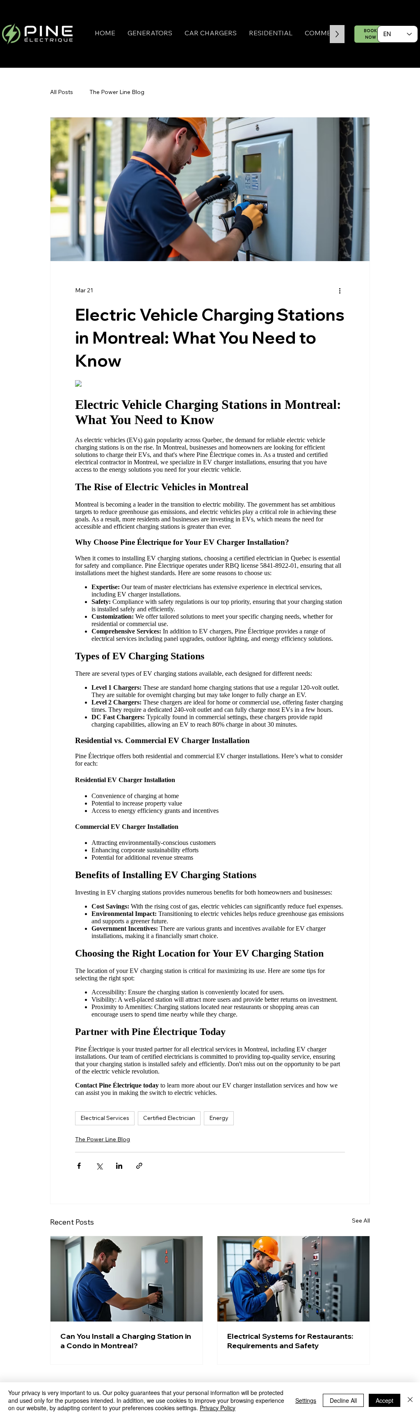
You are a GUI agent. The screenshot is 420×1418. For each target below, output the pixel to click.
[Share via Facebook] (79, 1166)
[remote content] (210, 741)
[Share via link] (139, 1166)
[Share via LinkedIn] (119, 1166)
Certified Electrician (169, 1118)
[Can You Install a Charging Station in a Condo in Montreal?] (126, 1279)
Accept (384, 1400)
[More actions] (340, 291)
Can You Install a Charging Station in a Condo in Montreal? (125, 1340)
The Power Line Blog (116, 92)
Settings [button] (305, 1400)
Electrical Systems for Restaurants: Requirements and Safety (290, 1340)
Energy (218, 1118)
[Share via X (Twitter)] (99, 1166)
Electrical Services (104, 1118)
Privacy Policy (217, 1408)
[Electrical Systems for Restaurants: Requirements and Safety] (293, 1279)
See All (361, 1220)
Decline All (343, 1400)
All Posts (61, 92)
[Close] (410, 1400)
